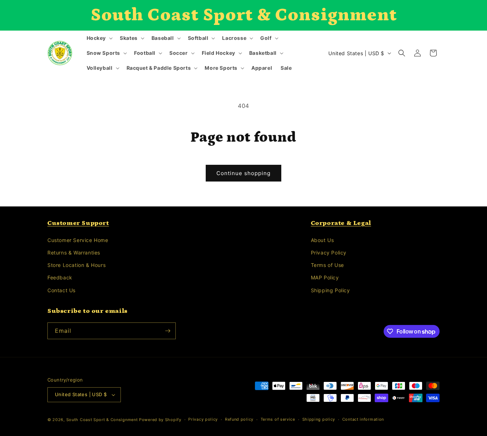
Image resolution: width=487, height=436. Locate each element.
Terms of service (278, 419)
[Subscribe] (167, 330)
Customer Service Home (77, 240)
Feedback (59, 277)
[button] (99, 38)
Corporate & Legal (341, 223)
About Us (322, 240)
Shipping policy (318, 419)
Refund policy (239, 419)
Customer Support (78, 223)
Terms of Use (327, 265)
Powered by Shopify (160, 419)
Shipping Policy (330, 290)
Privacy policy (203, 419)
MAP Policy (325, 277)
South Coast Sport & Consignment (102, 419)
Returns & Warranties (73, 252)
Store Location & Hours (76, 265)
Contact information (363, 419)
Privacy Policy (329, 252)
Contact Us (61, 290)
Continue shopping (243, 173)
